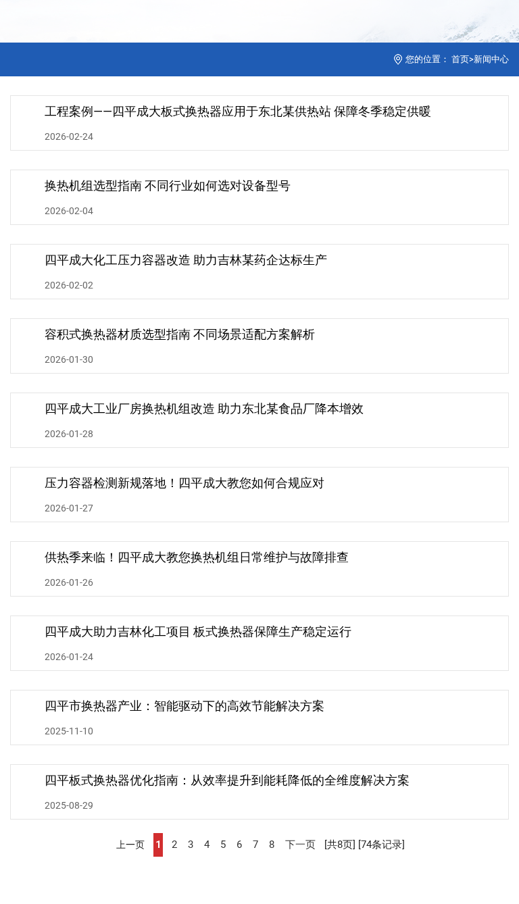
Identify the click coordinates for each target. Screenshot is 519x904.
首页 (460, 59)
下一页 (300, 845)
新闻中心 (491, 59)
